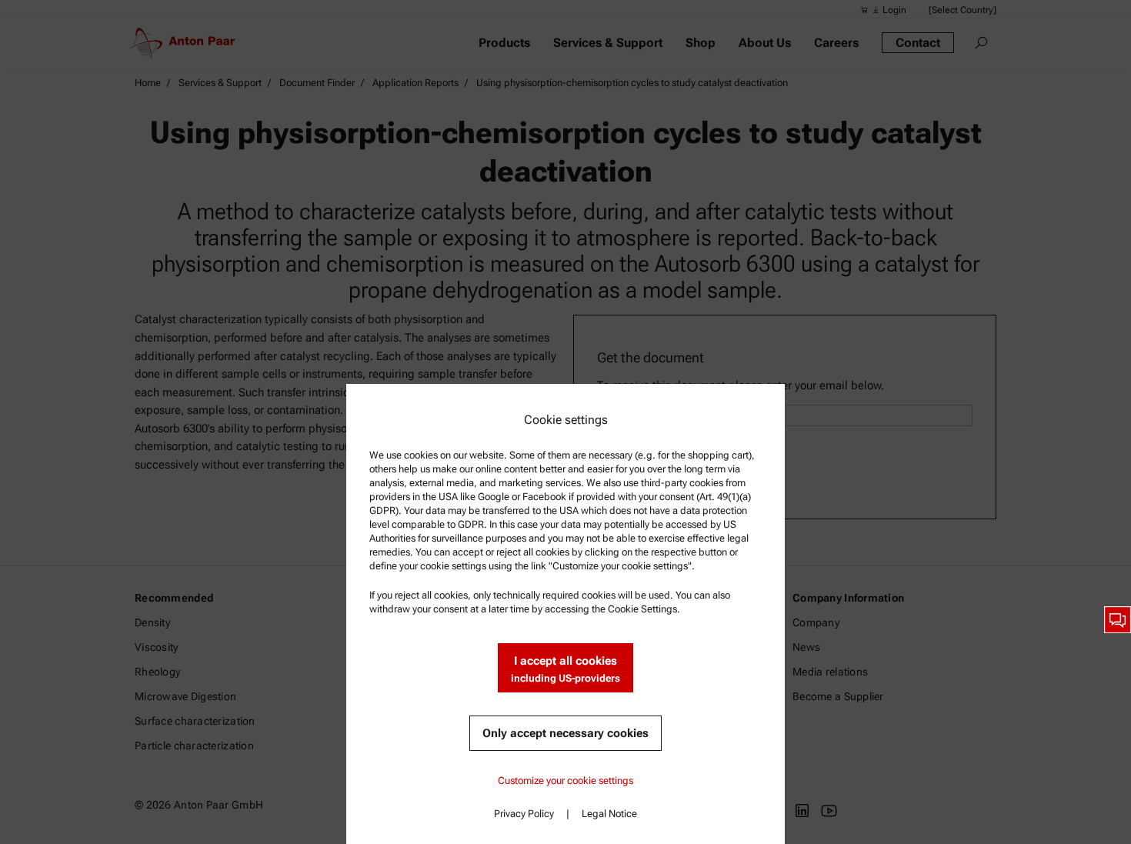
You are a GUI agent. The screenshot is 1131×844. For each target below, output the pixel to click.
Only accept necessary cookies (565, 733)
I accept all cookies (565, 669)
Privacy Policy (524, 813)
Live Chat (1117, 619)
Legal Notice (609, 813)
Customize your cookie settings (565, 780)
